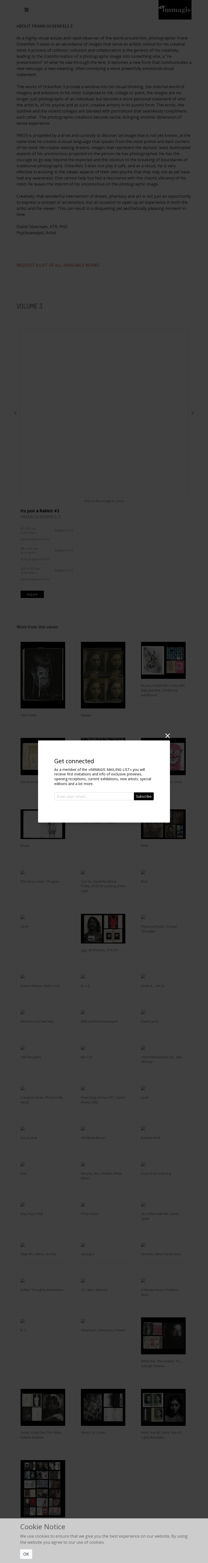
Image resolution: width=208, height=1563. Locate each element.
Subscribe (144, 796)
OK (26, 1554)
